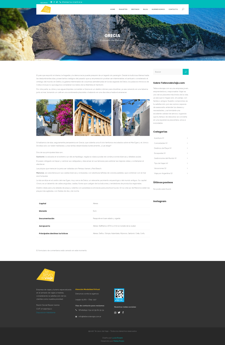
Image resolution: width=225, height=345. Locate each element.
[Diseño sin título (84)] (54, 117)
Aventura (158, 138)
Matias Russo (118, 341)
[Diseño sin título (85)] (131, 117)
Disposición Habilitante (45, 313)
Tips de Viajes (159, 163)
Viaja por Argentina (162, 173)
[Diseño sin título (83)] (93, 117)
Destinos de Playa (161, 148)
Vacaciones (159, 168)
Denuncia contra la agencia (87, 294)
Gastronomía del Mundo (164, 158)
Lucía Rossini (117, 338)
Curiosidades (159, 143)
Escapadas (158, 153)
